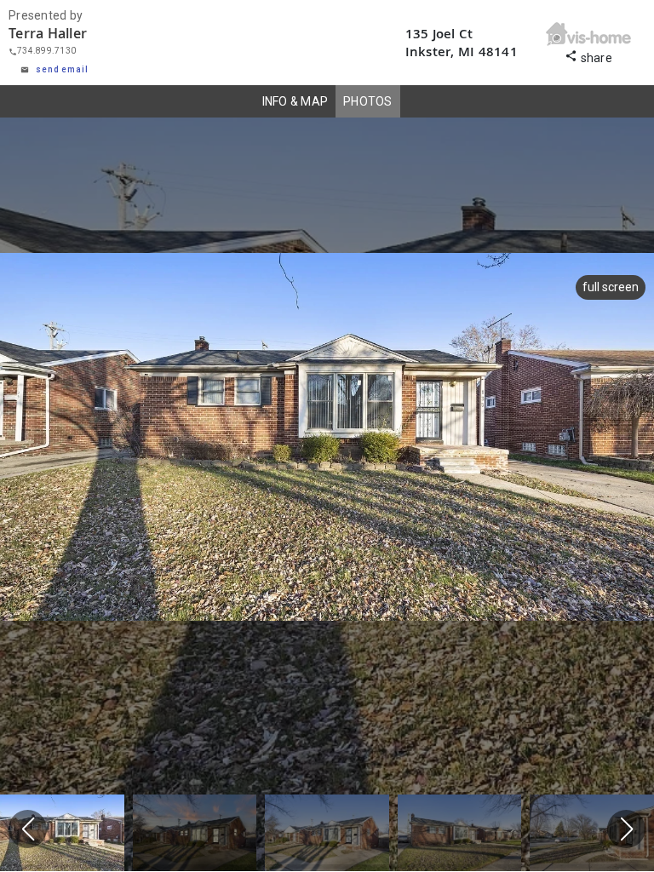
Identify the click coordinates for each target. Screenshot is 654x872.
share (588, 55)
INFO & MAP (295, 101)
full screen (610, 287)
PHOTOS (368, 101)
